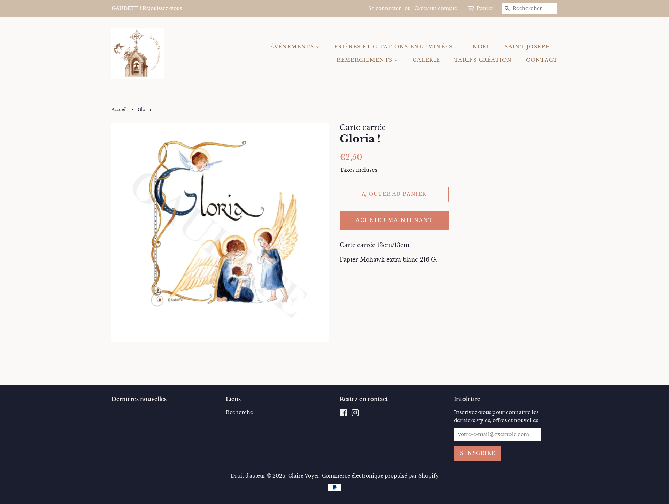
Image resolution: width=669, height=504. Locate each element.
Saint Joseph (528, 47)
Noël (481, 47)
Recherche (239, 413)
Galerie (426, 60)
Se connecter (384, 8)
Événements (293, 47)
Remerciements (365, 60)
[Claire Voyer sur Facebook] (344, 414)
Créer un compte (435, 8)
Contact (542, 60)
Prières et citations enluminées (394, 47)
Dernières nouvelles (139, 399)
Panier (485, 8)
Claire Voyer (303, 476)
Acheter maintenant (394, 220)
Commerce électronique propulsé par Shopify (380, 476)
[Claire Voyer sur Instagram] (355, 414)
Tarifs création (483, 60)
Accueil (119, 109)
